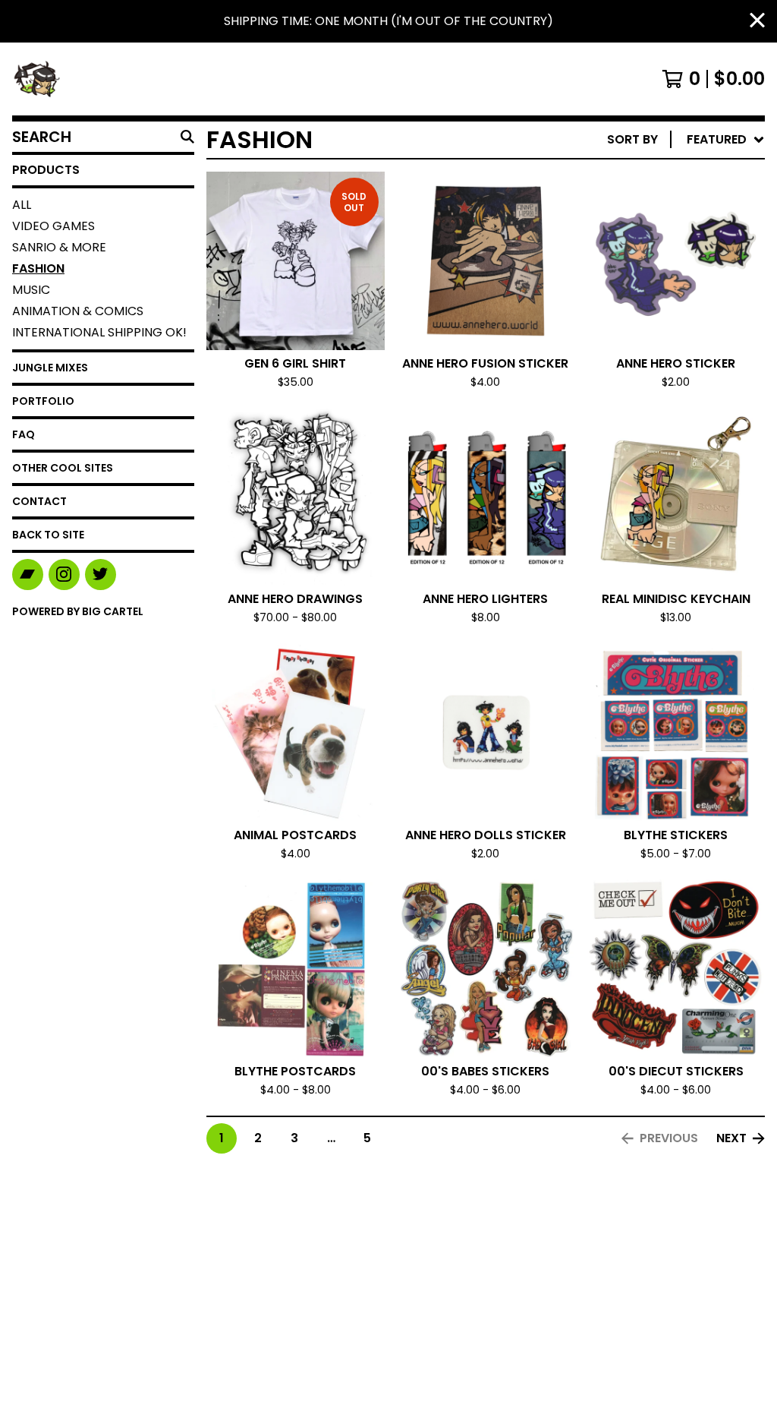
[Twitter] (100, 574)
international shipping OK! (99, 332)
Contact (39, 501)
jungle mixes (50, 367)
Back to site (48, 534)
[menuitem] (686, 140)
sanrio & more (59, 247)
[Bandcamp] (27, 574)
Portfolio (43, 401)
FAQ (23, 434)
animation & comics (77, 311)
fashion (38, 268)
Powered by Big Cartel (77, 611)
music (31, 289)
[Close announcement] (757, 22)
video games (53, 226)
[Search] (187, 137)
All (21, 204)
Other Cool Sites (62, 467)
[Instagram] (64, 574)
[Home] (36, 79)
